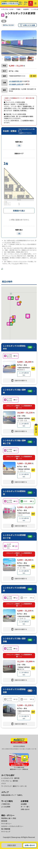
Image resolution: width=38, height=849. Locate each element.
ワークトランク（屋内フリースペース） (14, 786)
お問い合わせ (30, 845)
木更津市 (26, 9)
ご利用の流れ (5, 804)
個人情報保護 (5, 829)
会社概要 (24, 804)
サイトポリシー (6, 824)
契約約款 (4, 821)
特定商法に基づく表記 (8, 818)
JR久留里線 (12, 81)
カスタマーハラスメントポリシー (12, 826)
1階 (19, 145)
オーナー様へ (25, 807)
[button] (28, 316)
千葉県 (18, 9)
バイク (3, 783)
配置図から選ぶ (19, 210)
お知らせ (36, 428)
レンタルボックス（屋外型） (10, 778)
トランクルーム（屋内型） (10, 781)
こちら (8, 242)
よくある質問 (5, 807)
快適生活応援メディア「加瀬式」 (12, 795)
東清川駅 (19, 81)
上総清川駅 (19, 84)
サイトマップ (5, 831)
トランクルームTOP (7, 9)
